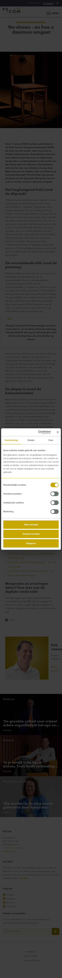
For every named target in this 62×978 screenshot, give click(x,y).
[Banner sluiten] (58, 432)
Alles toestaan (31, 524)
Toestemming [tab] (11, 440)
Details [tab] (31, 440)
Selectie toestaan (31, 534)
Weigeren (31, 543)
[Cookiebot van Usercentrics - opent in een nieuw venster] (38, 432)
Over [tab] (50, 440)
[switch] (54, 494)
